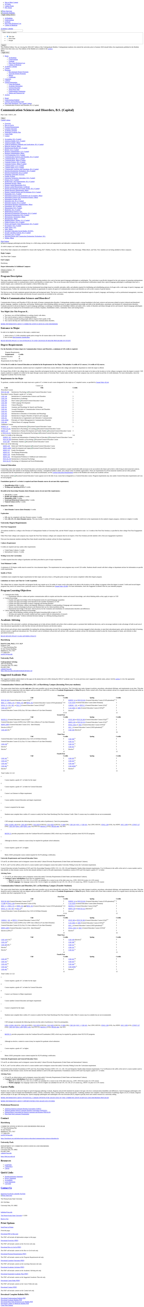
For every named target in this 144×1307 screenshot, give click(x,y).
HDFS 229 (6, 446)
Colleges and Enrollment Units (14, 102)
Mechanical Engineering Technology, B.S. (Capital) (21, 213)
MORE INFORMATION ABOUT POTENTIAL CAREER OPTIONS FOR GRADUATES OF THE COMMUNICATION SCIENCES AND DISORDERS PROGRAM (55, 1098)
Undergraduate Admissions (17, 91)
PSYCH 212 (7, 433)
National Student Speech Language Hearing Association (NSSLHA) (26, 1110)
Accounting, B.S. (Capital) (13, 139)
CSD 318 (12, 826)
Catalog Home (9, 6)
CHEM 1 (71, 705)
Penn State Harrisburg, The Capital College (18, 103)
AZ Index (8, 4)
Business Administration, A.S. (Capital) (17, 151)
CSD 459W (4, 420)
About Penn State (14, 89)
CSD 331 (4, 407)
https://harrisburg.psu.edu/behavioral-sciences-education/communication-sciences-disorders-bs (30, 1138)
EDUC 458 (19, 826)
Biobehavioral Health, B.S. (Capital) (16, 148)
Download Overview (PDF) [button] (9, 1240)
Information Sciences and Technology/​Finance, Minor (21, 197)
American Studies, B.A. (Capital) (15, 141)
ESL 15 (18, 705)
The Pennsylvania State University (11, 1215)
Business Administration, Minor (14, 153)
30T (12, 705)
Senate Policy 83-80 (61, 586)
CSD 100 (71, 730)
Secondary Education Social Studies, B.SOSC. (19, 231)
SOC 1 (70, 727)
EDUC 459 (27, 826)
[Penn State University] (6, 11)
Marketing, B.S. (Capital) (12, 210)
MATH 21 (4, 719)
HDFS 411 (6, 452)
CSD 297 (71, 758)
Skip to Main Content (11, 2)
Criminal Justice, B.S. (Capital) (14, 167)
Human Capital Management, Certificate (17, 187)
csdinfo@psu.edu (6, 669)
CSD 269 (4, 400)
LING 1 (7, 824)
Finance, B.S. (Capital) (12, 180)
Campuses (8, 79)
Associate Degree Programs (17, 73)
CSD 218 (72, 824)
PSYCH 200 (7, 439)
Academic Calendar (11, 66)
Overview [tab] (8, 123)
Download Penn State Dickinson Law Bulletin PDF (17, 1302)
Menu (3, 118)
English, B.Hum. (10, 176)
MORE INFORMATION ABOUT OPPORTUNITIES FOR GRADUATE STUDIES (28, 1101)
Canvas (7, 1168)
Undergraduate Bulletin (12, 100)
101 (76, 705)
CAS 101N (71, 702)
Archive (7, 95)
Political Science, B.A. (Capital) (14, 222)
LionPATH (8, 1165)
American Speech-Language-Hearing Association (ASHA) (23, 1109)
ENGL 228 (104, 824)
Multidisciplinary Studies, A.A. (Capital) (17, 220)
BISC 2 (3, 703)
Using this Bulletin (14, 84)
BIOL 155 (11, 703)
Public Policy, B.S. (10, 227)
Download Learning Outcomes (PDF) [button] (12, 1260)
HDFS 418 (6, 454)
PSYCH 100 (5, 392)
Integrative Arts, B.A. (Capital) (14, 201)
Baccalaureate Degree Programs (18, 72)
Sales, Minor (9, 229)
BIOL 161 (20, 703)
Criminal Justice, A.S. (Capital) (14, 165)
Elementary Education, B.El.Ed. (15, 174)
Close (7, 1305)
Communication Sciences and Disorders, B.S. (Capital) (22, 157)
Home (7, 56)
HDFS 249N (7, 448)
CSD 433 (4, 411)
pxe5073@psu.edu (6, 654)
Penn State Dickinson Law (13, 23)
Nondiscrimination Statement (14, 1176)
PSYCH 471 (7, 461)
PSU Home (8, 8)
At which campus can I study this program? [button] (14, 246)
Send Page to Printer (7, 1227)
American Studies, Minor (12, 143)
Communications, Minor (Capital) (15, 160)
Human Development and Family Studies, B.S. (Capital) (22, 188)
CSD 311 (4, 405)
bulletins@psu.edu (6, 1212)
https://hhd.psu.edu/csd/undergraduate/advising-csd (16, 671)
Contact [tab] (7, 136)
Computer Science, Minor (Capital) (15, 164)
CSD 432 (4, 964)
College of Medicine (11, 25)
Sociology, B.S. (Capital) (12, 234)
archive (50, 49)
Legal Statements (10, 1182)
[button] (5, 241)
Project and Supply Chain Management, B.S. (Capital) (21, 224)
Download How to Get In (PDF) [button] (11, 1247)
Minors (11, 75)
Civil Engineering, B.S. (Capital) (15, 155)
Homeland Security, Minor (13, 183)
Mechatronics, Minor (11, 218)
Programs (8, 70)
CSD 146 (4, 396)
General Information (11, 82)
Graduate (7, 22)
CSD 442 (4, 413)
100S (79, 708)
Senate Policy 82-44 (102, 382)
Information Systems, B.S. (13, 199)
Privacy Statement (10, 1178)
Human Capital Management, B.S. (15, 185)
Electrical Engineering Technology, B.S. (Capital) (20, 171)
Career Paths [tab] (9, 134)
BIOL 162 (30, 703)
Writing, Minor (9, 238)
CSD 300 (4, 403)
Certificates (12, 77)
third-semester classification (21, 337)
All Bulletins (9, 18)
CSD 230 (4, 398)
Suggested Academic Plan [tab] (13, 132)
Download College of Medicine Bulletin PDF (15, 1303)
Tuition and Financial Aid (16, 93)
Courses (7, 68)
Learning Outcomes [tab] (11, 129)
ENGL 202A (72, 725)
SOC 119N (124, 824)
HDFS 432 (6, 457)
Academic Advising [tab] (11, 130)
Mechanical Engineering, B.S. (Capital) (17, 215)
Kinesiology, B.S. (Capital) (13, 206)
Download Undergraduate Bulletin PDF (13, 1298)
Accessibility (9, 1180)
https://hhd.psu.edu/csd (8, 1156)
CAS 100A (71, 708)
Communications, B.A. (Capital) (15, 158)
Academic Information (16, 86)
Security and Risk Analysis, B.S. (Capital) (18, 233)
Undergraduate (9, 20)
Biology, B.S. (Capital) (12, 150)
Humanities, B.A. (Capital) (13, 194)
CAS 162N (50, 824)
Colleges (7, 81)
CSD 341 (4, 409)
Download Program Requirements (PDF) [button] (13, 1254)
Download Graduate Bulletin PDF (11, 1300)
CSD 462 (4, 422)
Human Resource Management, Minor (17, 190)
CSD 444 (4, 416)
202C (80, 725)
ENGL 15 (4, 705)
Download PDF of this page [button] (9, 1234)
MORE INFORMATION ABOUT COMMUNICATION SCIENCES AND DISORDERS (29, 324)
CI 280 (63, 824)
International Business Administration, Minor (18, 204)
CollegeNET (9, 1166)
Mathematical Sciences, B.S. (13, 211)
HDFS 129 (4, 431)
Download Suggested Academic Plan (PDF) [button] (14, 1274)
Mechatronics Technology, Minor (15, 217)
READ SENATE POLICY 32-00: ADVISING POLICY (18, 636)
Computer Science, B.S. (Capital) (15, 162)
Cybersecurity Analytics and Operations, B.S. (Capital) (22, 169)
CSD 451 (4, 418)
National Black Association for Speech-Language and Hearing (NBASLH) (28, 1112)
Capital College (5, 120)
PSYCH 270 (7, 459)
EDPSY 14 (4, 426)
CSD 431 (4, 761)
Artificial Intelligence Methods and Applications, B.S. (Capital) (24, 144)
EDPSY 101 (7, 437)
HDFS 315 (6, 450)
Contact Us (6, 1188)
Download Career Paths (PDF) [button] (10, 1280)
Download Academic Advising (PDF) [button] (12, 1267)
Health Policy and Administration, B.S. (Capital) (20, 181)
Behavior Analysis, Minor (13, 146)
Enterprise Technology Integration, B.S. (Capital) (20, 178)
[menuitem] (74, 18)
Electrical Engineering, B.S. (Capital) (16, 173)
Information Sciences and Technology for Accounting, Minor (23, 195)
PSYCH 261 (7, 429)
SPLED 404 (55, 826)
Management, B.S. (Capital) (13, 208)
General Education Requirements (63, 472)
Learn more (5, 272)
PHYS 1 (82, 705)
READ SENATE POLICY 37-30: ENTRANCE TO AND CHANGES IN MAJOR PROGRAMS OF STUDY (36, 340)
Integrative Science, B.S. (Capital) (15, 203)
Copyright (8, 1183)
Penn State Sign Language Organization (17, 1114)
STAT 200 (6, 442)
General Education (14, 88)
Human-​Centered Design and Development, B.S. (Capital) (23, 192)
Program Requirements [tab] (12, 127)
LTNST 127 (136, 824)
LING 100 (13, 824)
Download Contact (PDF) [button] (9, 1287)
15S (9, 705)
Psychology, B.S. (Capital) (13, 225)
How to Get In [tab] (9, 125)
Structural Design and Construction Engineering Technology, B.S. (25, 236)
